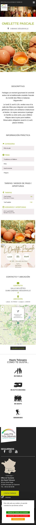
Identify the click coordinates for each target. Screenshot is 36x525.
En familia (18, 376)
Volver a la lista (18, 348)
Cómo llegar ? (9, 475)
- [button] (2, 310)
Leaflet (15, 344)
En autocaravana (18, 390)
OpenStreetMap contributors (29, 344)
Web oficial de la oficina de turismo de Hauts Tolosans (11, 4)
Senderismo (18, 418)
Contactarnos (10, 493)
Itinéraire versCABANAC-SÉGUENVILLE (17, 316)
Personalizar (18, 519)
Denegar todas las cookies (18, 516)
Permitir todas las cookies (18, 512)
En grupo (18, 404)
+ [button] (2, 307)
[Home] (4, 7)
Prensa (8, 497)
